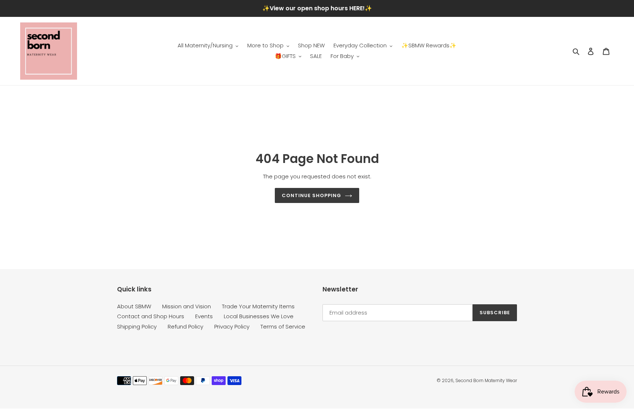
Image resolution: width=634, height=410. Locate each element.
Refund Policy (185, 326)
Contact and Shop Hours (150, 316)
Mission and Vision (186, 306)
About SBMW (134, 306)
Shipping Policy (137, 326)
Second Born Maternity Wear (486, 380)
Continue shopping (312, 195)
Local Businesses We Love (259, 316)
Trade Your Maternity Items (258, 306)
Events (204, 316)
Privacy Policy (231, 326)
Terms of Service (282, 326)
